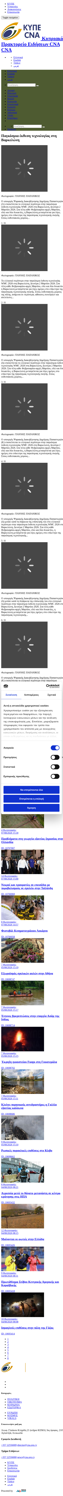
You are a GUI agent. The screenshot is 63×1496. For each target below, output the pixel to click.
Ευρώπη (11, 107)
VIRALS (11, 1418)
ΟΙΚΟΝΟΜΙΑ (14, 1402)
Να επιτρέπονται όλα (31, 789)
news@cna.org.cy (26, 1457)
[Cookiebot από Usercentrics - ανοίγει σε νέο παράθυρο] (46, 686)
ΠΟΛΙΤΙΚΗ (13, 1399)
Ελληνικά (18, 57)
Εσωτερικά (12, 104)
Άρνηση (31, 807)
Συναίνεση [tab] (11, 694)
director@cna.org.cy (27, 1445)
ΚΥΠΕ (10, 3)
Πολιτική (11, 93)
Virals (10, 115)
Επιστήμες (12, 118)
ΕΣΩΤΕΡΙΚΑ (14, 1407)
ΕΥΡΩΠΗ (12, 1412)
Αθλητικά (12, 112)
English (17, 60)
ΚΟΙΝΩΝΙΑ (13, 1404)
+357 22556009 (9, 1445)
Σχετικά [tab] (52, 694)
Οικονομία (12, 96)
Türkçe (16, 63)
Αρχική (11, 90)
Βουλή (10, 98)
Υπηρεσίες (12, 6)
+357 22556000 (9, 1457)
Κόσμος (11, 109)
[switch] (55, 757)
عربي (16, 66)
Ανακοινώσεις (14, 9)
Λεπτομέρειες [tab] (31, 694)
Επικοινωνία (13, 12)
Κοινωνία (12, 101)
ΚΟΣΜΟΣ (12, 1415)
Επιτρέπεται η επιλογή (31, 798)
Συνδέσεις (12, 1468)
